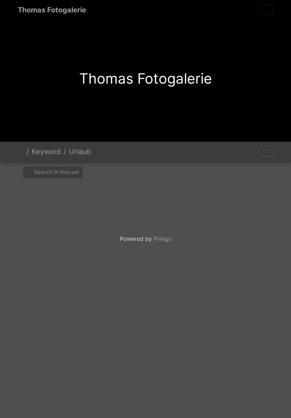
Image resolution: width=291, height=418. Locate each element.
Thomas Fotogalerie (52, 10)
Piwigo (163, 238)
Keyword (46, 151)
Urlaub (80, 151)
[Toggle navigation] (265, 10)
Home (20, 151)
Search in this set (56, 172)
